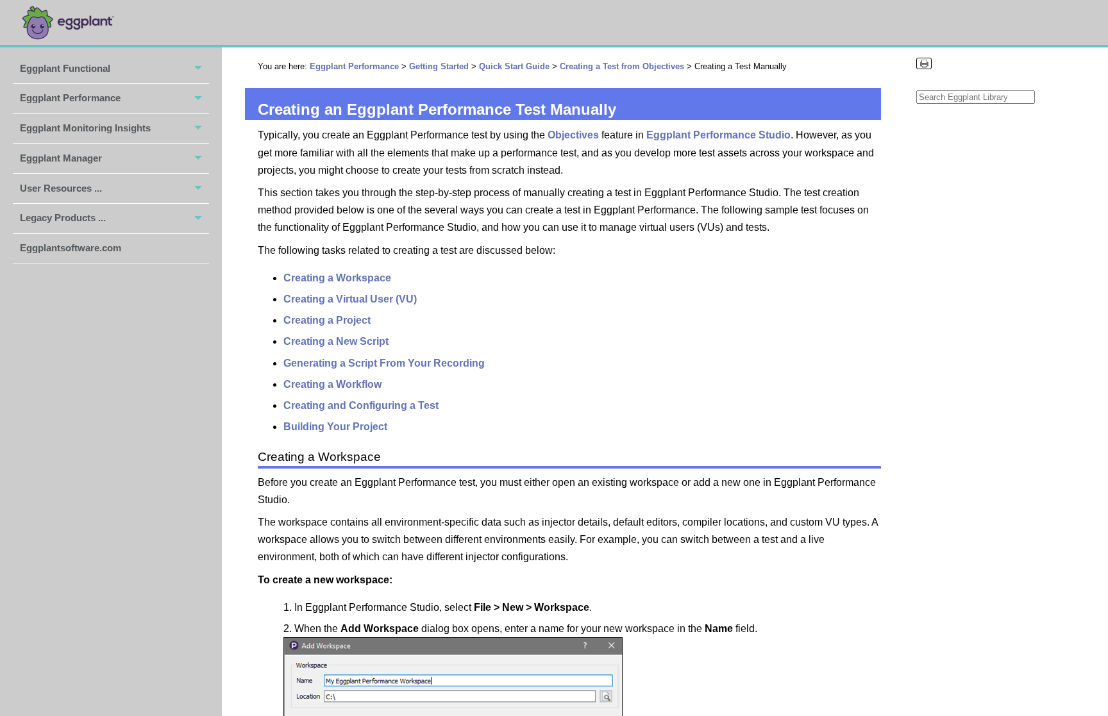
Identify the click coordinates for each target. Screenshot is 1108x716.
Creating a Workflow (332, 384)
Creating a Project (327, 320)
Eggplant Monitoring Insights (85, 127)
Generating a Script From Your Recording (384, 363)
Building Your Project (335, 426)
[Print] (924, 63)
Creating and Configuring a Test (361, 405)
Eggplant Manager (61, 158)
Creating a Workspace (337, 277)
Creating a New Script (336, 341)
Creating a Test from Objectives (622, 66)
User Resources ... (61, 188)
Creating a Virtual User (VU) (350, 299)
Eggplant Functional (65, 68)
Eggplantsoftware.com (70, 247)
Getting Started (439, 66)
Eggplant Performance (70, 97)
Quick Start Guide (514, 66)
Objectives (574, 134)
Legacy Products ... (63, 217)
